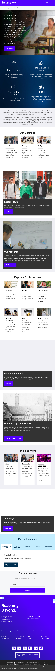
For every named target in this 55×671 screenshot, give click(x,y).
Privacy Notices (20, 662)
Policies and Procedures (33, 662)
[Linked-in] (30, 648)
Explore (8, 212)
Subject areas (10, 8)
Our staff (25, 290)
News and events (5, 634)
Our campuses (18, 638)
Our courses (9, 49)
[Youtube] (36, 648)
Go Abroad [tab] (27, 546)
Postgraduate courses (42, 147)
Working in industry (9, 319)
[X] (19, 648)
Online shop (4, 636)
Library (30, 638)
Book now (8, 528)
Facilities (9, 290)
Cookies (44, 662)
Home (3, 8)
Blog (23, 318)
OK (51, 667)
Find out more (10, 265)
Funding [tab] (38, 546)
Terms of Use (10, 662)
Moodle (30, 634)
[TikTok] (41, 648)
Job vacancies (5, 638)
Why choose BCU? (10, 565)
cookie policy (23, 668)
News (7, 464)
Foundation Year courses (10, 147)
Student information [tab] (17, 547)
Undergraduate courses (27, 147)
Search (27, 590)
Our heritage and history (13, 438)
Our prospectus (45, 636)
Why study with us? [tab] (6, 547)
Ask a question (45, 638)
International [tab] (48, 546)
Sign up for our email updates (30, 655)
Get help (8, 383)
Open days (44, 634)
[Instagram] (25, 648)
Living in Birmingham (42, 465)
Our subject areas (19, 636)
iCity (29, 636)
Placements (26, 464)
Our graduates (43, 290)
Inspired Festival (43, 318)
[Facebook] (14, 648)
